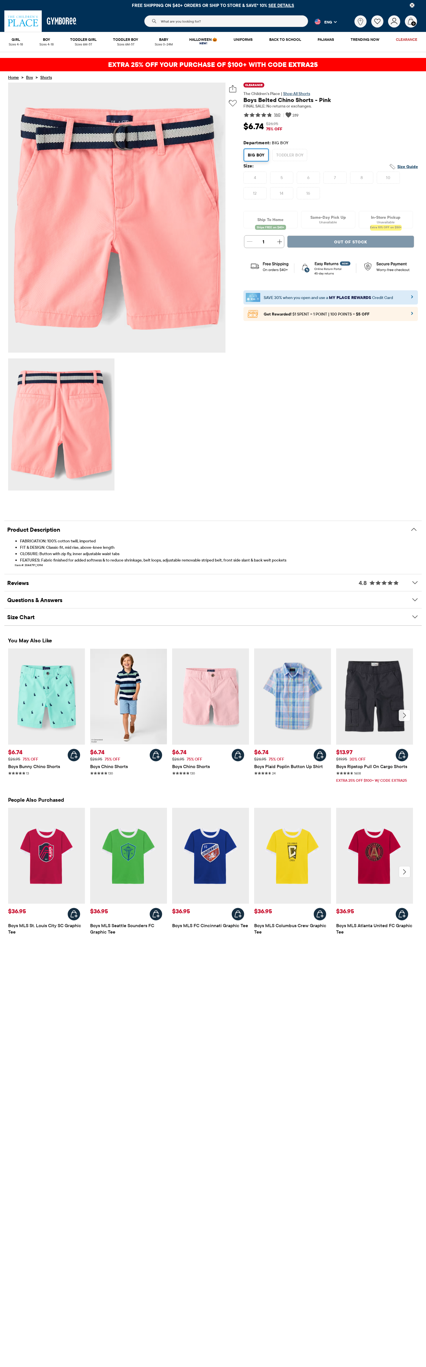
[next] (404, 715)
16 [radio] (308, 193)
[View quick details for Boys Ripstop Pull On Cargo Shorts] (402, 755)
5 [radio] (282, 177)
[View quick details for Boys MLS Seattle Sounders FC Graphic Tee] (156, 914)
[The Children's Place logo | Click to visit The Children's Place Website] (23, 21)
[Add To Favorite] (233, 103)
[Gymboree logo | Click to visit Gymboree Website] (62, 21)
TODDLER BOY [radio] (290, 155)
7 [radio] (335, 177)
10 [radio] (388, 177)
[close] (412, 5)
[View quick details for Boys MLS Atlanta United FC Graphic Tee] (402, 914)
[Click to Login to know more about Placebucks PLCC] (412, 315)
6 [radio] (308, 177)
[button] (322, 22)
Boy (29, 77)
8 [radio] (362, 177)
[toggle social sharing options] (233, 89)
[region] (213, 5)
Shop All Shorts (296, 93)
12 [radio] (255, 193)
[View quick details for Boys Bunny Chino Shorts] (74, 755)
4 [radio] (255, 177)
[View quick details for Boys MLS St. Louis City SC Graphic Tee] (74, 914)
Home (13, 77)
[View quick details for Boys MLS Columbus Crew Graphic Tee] (320, 914)
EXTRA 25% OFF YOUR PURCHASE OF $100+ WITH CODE (213, 64)
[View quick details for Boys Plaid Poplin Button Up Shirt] (320, 755)
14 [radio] (282, 193)
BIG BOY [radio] (256, 155)
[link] (360, 21)
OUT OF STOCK (350, 242)
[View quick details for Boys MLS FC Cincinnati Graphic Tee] (238, 914)
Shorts (46, 77)
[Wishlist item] (379, 26)
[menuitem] (16, 40)
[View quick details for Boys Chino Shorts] (156, 755)
